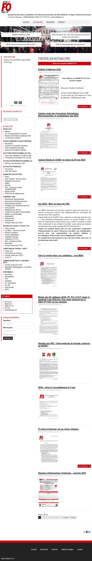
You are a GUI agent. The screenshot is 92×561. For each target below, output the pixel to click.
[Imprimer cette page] (84, 533)
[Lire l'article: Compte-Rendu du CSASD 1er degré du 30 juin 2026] (48, 194)
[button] (10, 106)
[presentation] (16, 102)
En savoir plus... (85, 106)
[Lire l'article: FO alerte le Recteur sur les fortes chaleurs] (48, 464)
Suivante (66, 517)
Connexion (8, 338)
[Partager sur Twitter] (90, 533)
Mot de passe (8, 328)
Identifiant (6, 320)
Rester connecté (10, 335)
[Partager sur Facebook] (87, 533)
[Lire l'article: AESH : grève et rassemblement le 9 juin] (48, 422)
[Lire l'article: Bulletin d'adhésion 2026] (48, 104)
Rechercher (10, 120)
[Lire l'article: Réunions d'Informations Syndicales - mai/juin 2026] (48, 508)
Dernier (73, 517)
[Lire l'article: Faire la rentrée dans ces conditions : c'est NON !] (48, 290)
